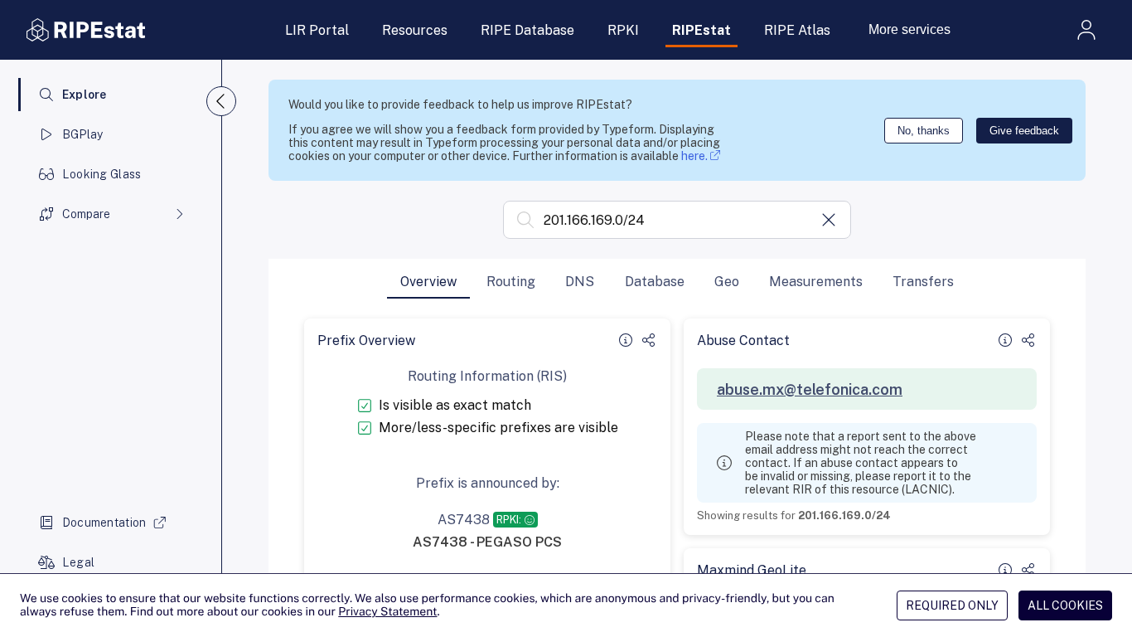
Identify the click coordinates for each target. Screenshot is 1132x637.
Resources (414, 30)
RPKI (623, 30)
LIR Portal (317, 30)
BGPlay (83, 134)
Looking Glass (102, 174)
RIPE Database (527, 30)
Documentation (104, 522)
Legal (78, 562)
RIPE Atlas (797, 30)
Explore (84, 94)
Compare (86, 214)
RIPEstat (701, 30)
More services (909, 29)
